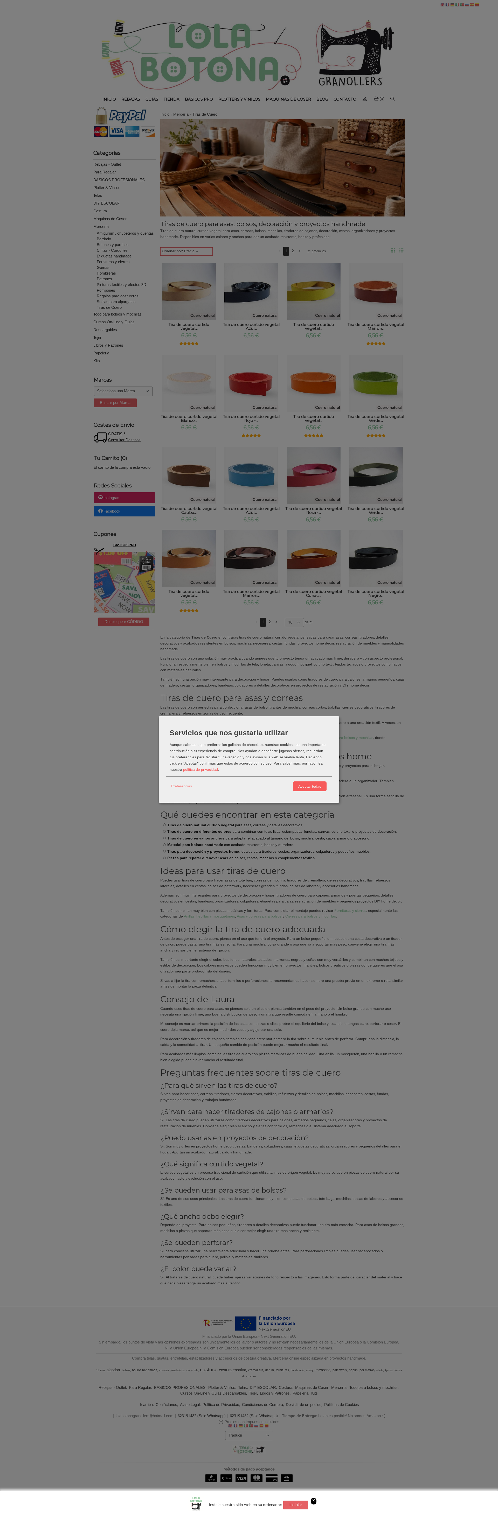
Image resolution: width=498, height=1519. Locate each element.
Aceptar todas (309, 786)
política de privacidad (200, 770)
